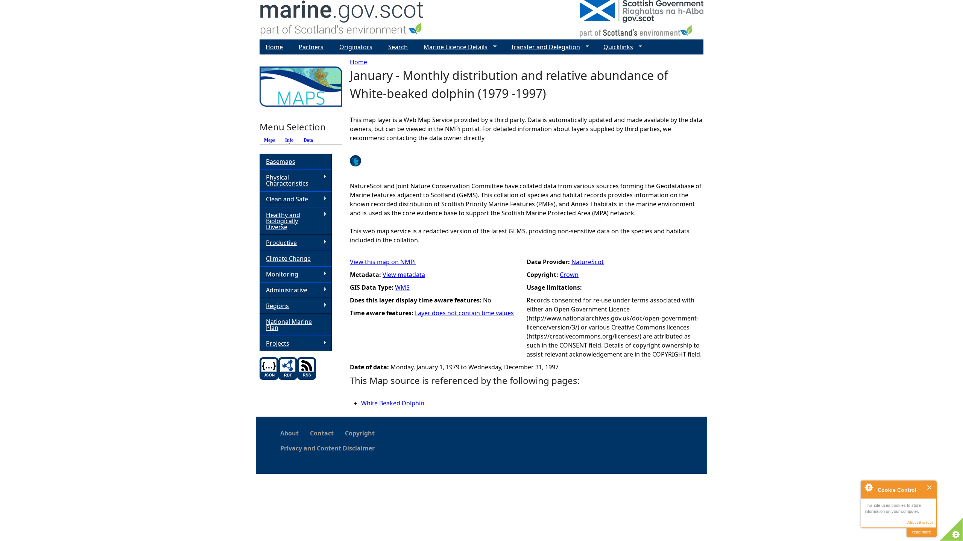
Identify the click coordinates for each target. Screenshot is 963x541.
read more (921, 532)
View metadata (404, 274)
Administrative (283, 290)
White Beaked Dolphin (392, 403)
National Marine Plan (289, 324)
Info (291, 140)
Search (398, 47)
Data (308, 140)
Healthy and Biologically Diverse (280, 221)
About (289, 433)
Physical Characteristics (284, 180)
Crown (569, 274)
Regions (274, 306)
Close (929, 487)
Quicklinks (615, 47)
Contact (322, 433)
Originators (355, 47)
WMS (402, 287)
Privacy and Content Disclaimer (327, 448)
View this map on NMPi (383, 262)
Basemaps (280, 161)
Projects (274, 343)
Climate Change (288, 258)
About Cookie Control (868, 487)
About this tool (920, 522)
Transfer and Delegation (542, 47)
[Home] (342, 19)
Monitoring (279, 274)
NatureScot (587, 262)
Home (358, 62)
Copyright (360, 433)
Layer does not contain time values (464, 313)
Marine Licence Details (453, 47)
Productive (278, 243)
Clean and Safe (284, 199)
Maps (269, 140)
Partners (311, 47)
